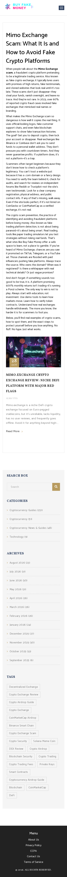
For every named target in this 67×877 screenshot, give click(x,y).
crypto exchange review (23, 694)
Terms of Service (33, 862)
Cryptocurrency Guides (26, 510)
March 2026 (20, 607)
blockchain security (20, 756)
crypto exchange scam (22, 733)
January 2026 (20, 625)
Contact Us (33, 856)
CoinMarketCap (37, 787)
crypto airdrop (38, 749)
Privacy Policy (33, 845)
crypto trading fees (21, 764)
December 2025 (22, 634)
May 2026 (18, 589)
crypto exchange (19, 710)
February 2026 (21, 616)
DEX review (16, 749)
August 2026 (20, 563)
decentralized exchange (23, 687)
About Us (33, 839)
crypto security (18, 741)
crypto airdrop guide (21, 702)
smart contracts (18, 772)
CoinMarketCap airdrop (22, 718)
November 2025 (22, 642)
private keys (47, 764)
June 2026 (18, 580)
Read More (13, 431)
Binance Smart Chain (21, 726)
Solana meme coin (44, 741)
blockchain (15, 787)
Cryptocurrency (21, 519)
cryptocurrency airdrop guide (26, 780)
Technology (19, 537)
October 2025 (20, 651)
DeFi (12, 795)
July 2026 (18, 572)
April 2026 (19, 598)
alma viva (12, 398)
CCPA (33, 851)
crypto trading (47, 756)
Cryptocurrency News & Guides (31, 528)
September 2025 (21, 660)
